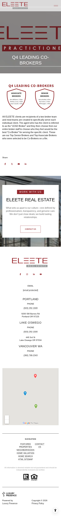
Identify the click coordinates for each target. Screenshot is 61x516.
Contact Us (39, 445)
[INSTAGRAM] (27, 274)
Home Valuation (25, 453)
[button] (30, 229)
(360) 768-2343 (31, 355)
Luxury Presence (9, 503)
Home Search (25, 456)
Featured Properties (25, 445)
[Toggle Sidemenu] (56, 5)
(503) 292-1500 (31, 308)
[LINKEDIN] (34, 274)
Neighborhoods (25, 450)
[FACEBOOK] (20, 274)
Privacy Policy (38, 503)
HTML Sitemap (25, 459)
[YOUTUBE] (41, 274)
